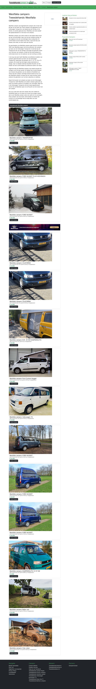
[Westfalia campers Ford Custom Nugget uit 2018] (30, 362)
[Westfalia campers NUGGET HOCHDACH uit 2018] (30, 160)
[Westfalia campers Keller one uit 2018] (30, 593)
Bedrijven (30, 7)
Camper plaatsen (56, 2)
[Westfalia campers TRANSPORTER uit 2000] (30, 121)
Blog (35, 7)
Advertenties (9, 7)
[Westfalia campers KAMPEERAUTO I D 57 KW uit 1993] (30, 555)
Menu (44, 2)
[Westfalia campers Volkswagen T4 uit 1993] (30, 401)
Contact (44, 7)
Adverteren (12, 674)
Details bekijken (13, 143)
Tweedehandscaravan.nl (55, 667)
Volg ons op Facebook (35, 669)
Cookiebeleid (12, 672)
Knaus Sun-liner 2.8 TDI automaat (75, 39)
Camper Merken (33, 665)
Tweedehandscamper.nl (55, 665)
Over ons (11, 667)
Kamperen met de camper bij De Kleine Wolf (77, 18)
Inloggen (49, 2)
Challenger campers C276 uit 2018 (76, 62)
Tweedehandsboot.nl (54, 669)
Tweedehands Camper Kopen (36, 670)
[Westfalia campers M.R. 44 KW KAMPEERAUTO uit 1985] (30, 324)
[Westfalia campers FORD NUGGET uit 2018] (30, 478)
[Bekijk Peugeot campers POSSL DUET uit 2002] (65, 58)
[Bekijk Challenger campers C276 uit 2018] (65, 64)
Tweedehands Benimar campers (37, 681)
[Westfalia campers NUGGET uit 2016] (30, 198)
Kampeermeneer (73, 665)
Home (3, 7)
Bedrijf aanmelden (13, 665)
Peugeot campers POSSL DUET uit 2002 (77, 56)
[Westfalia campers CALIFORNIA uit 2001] (30, 247)
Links (39, 7)
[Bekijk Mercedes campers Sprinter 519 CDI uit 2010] (65, 47)
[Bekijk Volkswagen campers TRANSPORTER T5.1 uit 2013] (65, 52)
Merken (25, 7)
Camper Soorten (33, 667)
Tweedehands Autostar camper (37, 674)
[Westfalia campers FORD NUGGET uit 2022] (30, 439)
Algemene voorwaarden (15, 669)
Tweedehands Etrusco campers (37, 672)
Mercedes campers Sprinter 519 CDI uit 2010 (78, 45)
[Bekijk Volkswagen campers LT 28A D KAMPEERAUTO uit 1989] (65, 70)
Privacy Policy (12, 670)
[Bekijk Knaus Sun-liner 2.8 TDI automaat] (65, 41)
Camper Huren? (18, 7)
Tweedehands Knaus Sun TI (36, 679)
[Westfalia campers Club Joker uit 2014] (30, 632)
